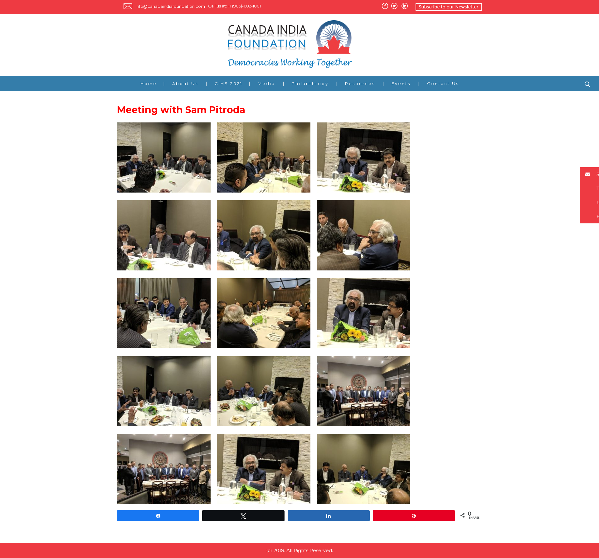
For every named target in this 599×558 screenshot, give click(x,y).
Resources (360, 83)
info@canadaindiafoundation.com (170, 6)
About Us (185, 83)
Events (401, 83)
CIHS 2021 (228, 83)
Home (148, 83)
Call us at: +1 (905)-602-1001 (234, 5)
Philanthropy (310, 83)
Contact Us (443, 83)
